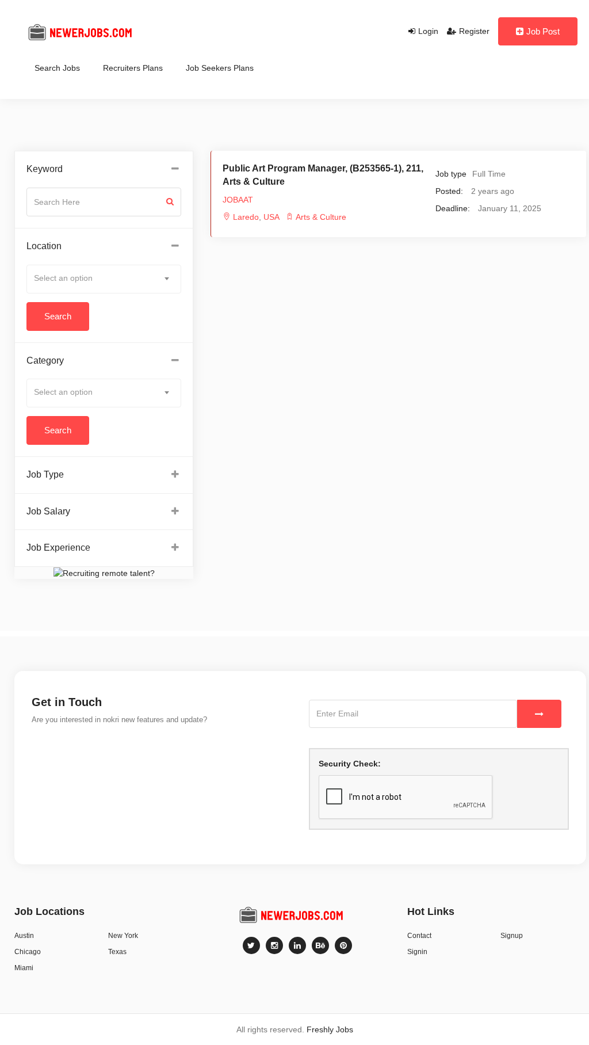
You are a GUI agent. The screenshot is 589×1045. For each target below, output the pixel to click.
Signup (511, 936)
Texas (117, 952)
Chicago (27, 952)
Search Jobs (57, 68)
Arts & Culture (321, 217)
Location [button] (44, 246)
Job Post (543, 31)
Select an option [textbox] (63, 278)
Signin (417, 952)
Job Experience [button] (58, 547)
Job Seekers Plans (220, 68)
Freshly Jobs (330, 1029)
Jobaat (238, 199)
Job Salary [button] (48, 511)
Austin (24, 936)
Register (474, 31)
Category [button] (45, 360)
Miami (23, 968)
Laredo (246, 217)
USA (270, 217)
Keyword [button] (44, 169)
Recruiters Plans (133, 68)
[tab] (103, 169)
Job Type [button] (45, 474)
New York (123, 936)
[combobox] (103, 279)
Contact (419, 936)
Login (428, 31)
